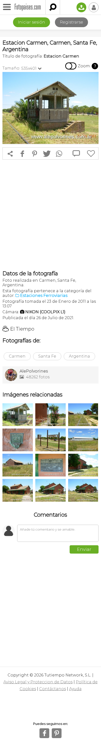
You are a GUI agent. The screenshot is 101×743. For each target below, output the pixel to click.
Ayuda (75, 688)
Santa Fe (47, 356)
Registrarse (71, 22)
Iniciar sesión (31, 22)
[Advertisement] (50, 214)
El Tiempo (18, 329)
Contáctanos (52, 688)
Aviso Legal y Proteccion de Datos (38, 682)
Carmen (17, 356)
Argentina (79, 356)
